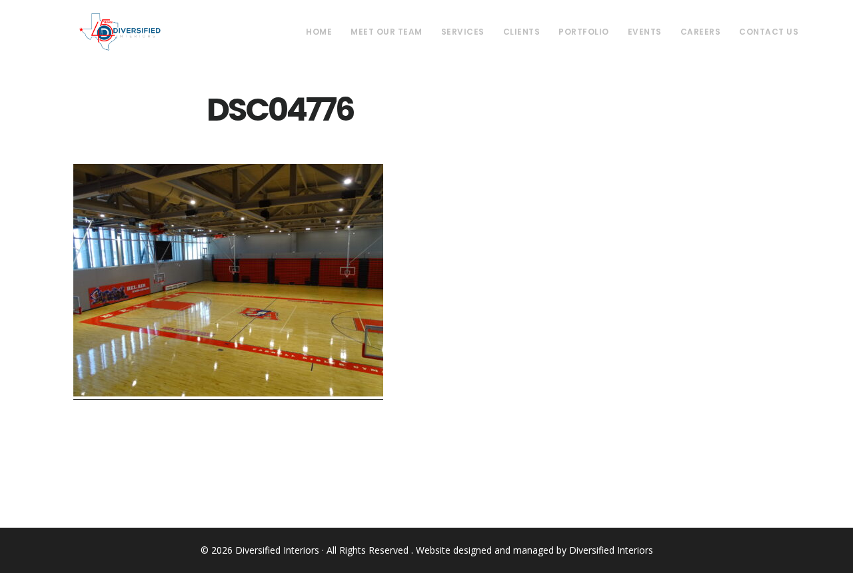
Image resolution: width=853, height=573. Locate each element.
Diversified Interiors (120, 32)
